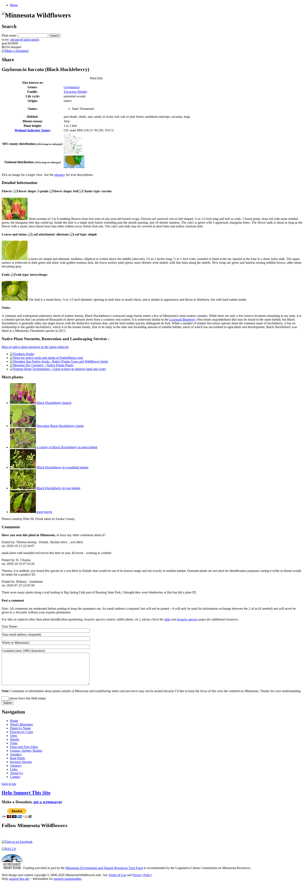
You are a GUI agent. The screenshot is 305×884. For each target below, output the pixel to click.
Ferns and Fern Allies (24, 747)
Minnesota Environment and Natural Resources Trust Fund (104, 868)
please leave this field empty (27, 698)
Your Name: (10, 626)
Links (13, 769)
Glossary (16, 765)
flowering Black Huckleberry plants (60, 426)
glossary (59, 175)
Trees (13, 735)
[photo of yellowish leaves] (15, 259)
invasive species (187, 619)
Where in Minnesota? (16, 642)
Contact (15, 777)
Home (14, 720)
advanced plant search (24, 39)
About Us (16, 773)
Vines (13, 743)
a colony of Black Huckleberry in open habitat (66, 447)
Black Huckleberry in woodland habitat (62, 467)
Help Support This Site (26, 792)
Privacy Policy (142, 875)
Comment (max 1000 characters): (23, 650)
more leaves (44, 512)
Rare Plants (17, 758)
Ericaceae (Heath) (75, 91)
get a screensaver (48, 802)
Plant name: (9, 35)
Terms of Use (117, 875)
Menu (14, 5)
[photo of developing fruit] (15, 299)
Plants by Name (20, 728)
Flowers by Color (21, 732)
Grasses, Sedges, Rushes (26, 750)
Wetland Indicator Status (32, 130)
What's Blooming (21, 724)
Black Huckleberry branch (53, 403)
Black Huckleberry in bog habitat (58, 488)
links (167, 619)
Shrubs (14, 739)
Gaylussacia (71, 87)
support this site (19, 878)
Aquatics (16, 754)
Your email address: (14, 634)
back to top (9, 784)
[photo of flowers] (15, 219)
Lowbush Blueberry (182, 319)
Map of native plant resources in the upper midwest (35, 347)
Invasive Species (21, 762)
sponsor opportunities (68, 878)
